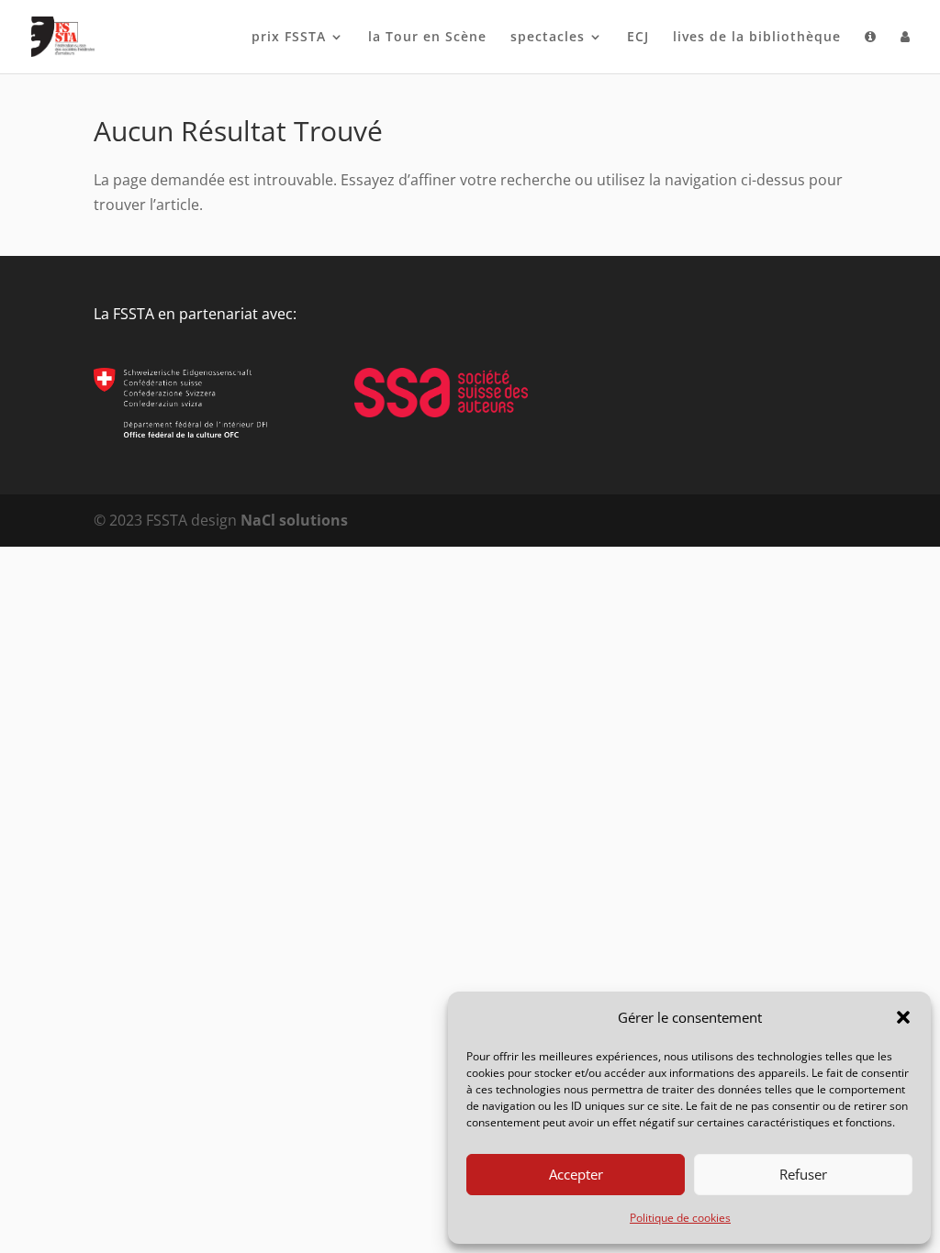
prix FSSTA (289, 37)
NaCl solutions (294, 520)
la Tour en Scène (427, 37)
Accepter (576, 1174)
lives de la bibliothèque (757, 37)
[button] (903, 1017)
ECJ (638, 37)
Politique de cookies (680, 1217)
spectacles (547, 37)
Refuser (803, 1174)
